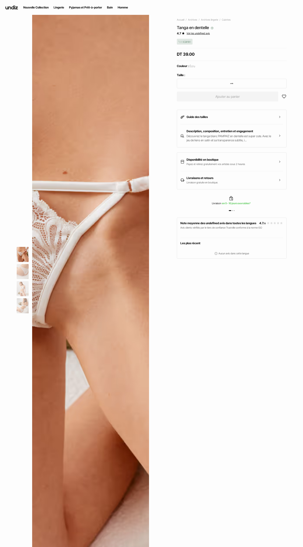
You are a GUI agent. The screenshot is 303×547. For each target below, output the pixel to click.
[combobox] (232, 83)
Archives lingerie (209, 19)
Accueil (180, 19)
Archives (192, 19)
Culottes (226, 19)
